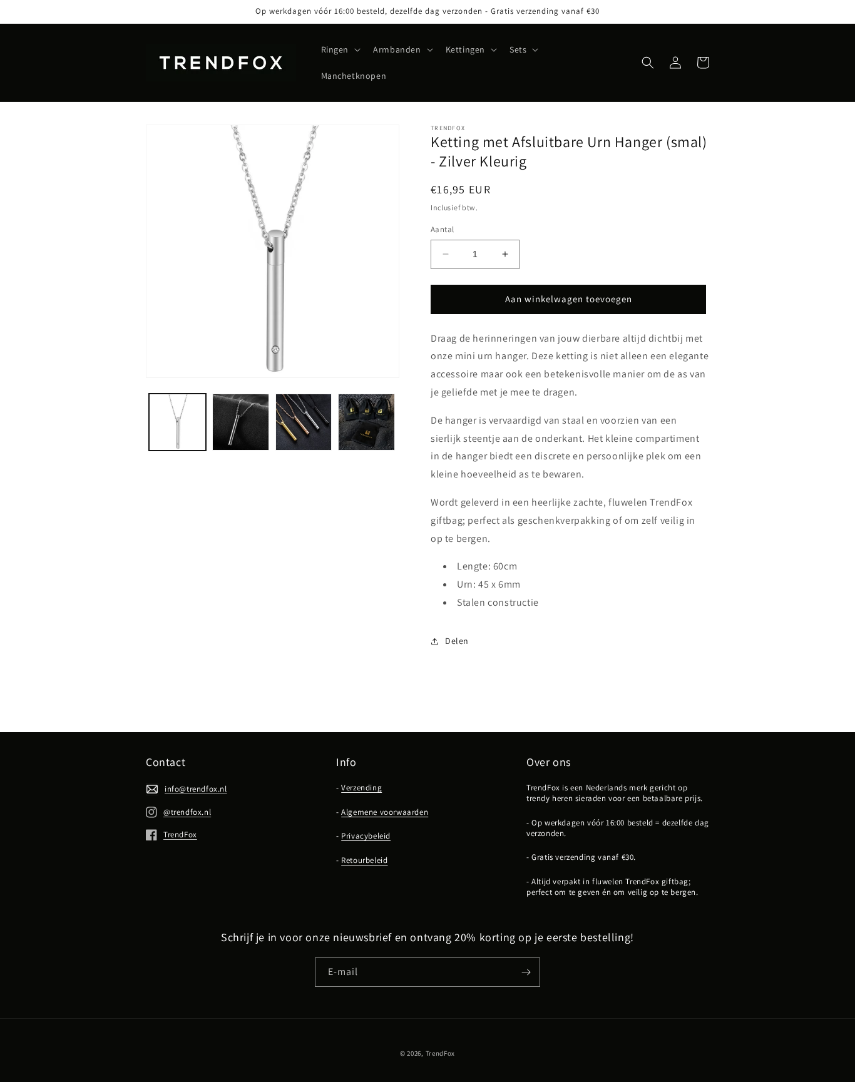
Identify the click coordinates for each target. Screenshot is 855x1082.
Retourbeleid (364, 860)
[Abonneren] (526, 972)
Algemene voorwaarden (384, 812)
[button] (340, 49)
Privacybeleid (366, 835)
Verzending (361, 787)
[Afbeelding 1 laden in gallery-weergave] (177, 422)
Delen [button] (457, 640)
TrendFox (441, 1053)
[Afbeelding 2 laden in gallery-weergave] (240, 422)
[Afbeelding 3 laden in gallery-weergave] (303, 422)
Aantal (442, 229)
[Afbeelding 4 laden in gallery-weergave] (366, 422)
